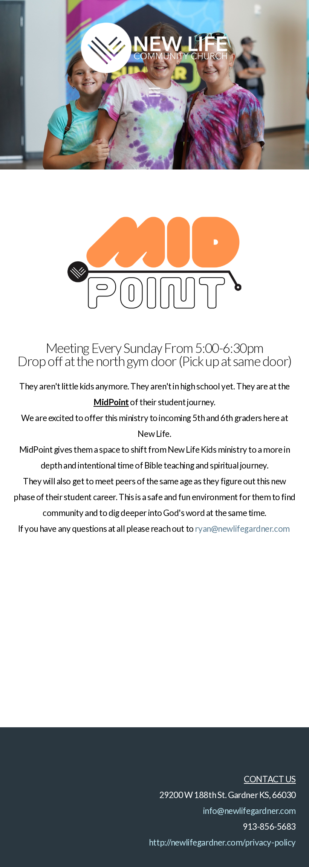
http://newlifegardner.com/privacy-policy (222, 842)
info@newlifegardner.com (249, 811)
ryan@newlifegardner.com (242, 529)
